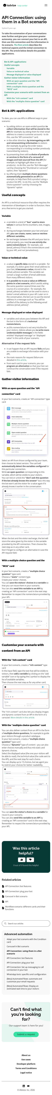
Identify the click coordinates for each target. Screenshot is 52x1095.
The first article (21, 45)
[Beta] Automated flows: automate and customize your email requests (24, 980)
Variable (10, 68)
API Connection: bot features (20, 958)
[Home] (15, 5)
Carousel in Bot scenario (18, 946)
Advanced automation (18, 934)
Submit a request (26, 1034)
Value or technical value (18, 71)
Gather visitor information (17, 77)
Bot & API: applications (15, 61)
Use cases (26, 1059)
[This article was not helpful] (30, 859)
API (6, 901)
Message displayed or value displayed (24, 74)
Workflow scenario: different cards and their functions (25, 908)
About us (26, 1055)
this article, (22, 360)
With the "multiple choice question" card (26, 101)
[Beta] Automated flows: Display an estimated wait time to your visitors (23, 987)
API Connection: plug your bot (20, 962)
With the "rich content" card (20, 98)
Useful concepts (11, 65)
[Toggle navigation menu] (46, 5)
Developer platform (26, 1064)
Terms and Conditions (26, 1068)
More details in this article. (23, 717)
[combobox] (26, 923)
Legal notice (26, 1072)
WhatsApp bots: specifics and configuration (26, 974)
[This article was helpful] (21, 859)
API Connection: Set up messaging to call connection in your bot (25, 968)
